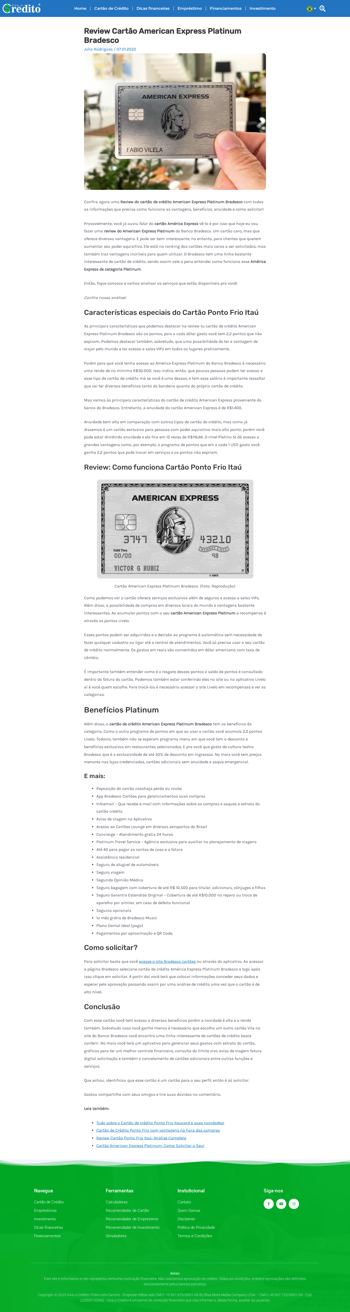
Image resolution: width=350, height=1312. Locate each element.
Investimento (263, 8)
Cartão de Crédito (111, 8)
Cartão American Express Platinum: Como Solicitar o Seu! (150, 1145)
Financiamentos (226, 8)
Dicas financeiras (153, 8)
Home (80, 8)
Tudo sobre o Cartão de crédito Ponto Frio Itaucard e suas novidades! (160, 1122)
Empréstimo (190, 8)
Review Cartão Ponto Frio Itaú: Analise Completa (141, 1137)
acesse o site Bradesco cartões (167, 961)
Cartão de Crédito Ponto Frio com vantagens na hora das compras (158, 1130)
